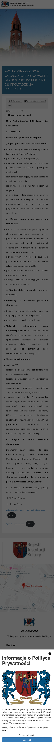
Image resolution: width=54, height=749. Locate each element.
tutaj (4, 730)
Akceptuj (27, 739)
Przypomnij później (27, 735)
